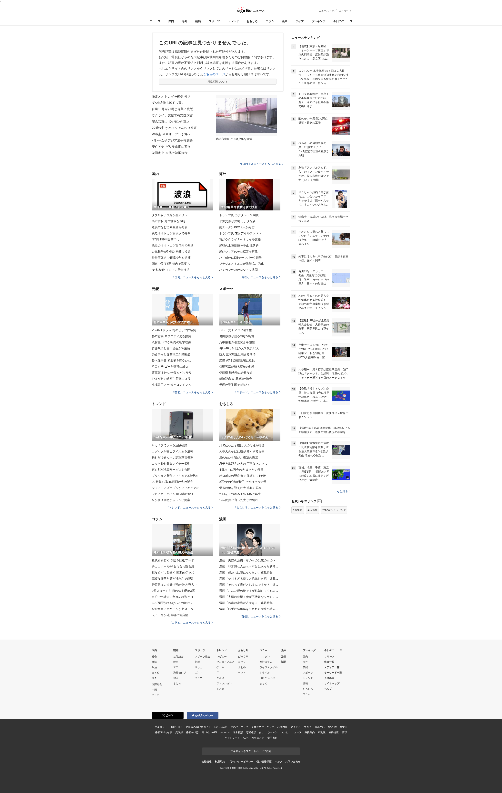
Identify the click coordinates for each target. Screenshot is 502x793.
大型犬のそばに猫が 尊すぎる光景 (242, 451)
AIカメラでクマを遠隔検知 (169, 445)
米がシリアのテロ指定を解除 (238, 251)
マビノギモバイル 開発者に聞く (173, 494)
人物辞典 (329, 678)
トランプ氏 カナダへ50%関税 (239, 215)
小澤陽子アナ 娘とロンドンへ (171, 385)
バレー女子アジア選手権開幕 (172, 140)
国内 (171, 21)
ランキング (318, 21)
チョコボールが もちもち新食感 (173, 566)
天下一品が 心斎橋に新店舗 (170, 615)
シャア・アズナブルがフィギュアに (175, 488)
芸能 (198, 21)
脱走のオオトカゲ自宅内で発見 (172, 245)
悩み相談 (238, 732)
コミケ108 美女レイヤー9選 (170, 463)
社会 (154, 656)
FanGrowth (220, 727)
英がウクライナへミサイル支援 (240, 239)
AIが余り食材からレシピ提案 (171, 500)
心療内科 (282, 727)
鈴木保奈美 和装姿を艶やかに (171, 360)
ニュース (154, 21)
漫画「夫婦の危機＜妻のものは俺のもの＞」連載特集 (249, 560)
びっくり (243, 656)
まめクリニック (239, 727)
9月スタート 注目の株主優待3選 (173, 591)
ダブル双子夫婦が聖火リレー (171, 215)
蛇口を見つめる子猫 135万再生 (240, 494)
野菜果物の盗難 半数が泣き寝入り (174, 584)
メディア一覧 (331, 667)
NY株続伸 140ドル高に (168, 103)
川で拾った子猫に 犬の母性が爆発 (242, 445)
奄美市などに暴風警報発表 (169, 227)
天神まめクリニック (262, 727)
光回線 (179, 732)
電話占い (320, 727)
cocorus (225, 732)
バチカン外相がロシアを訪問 (238, 270)
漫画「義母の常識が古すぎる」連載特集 (246, 603)
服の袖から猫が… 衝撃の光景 (238, 457)
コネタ (242, 661)
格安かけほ (192, 732)
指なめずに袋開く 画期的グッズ (173, 572)
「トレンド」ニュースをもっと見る (188, 507)
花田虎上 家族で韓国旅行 (169, 153)
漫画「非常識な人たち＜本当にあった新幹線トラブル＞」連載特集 (249, 566)
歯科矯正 (334, 732)
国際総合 (157, 684)
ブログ (307, 727)
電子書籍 (272, 737)
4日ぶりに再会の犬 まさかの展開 (241, 469)
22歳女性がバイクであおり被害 (174, 128)
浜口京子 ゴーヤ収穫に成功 (170, 366)
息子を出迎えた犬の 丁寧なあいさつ (243, 463)
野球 (197, 661)
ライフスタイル (268, 667)
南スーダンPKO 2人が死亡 (237, 227)
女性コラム (266, 661)
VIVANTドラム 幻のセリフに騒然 (174, 330)
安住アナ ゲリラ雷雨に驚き (171, 147)
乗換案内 (310, 732)
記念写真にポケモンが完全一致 (172, 609)
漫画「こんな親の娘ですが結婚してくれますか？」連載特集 (249, 591)
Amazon (298, 509)
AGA (245, 737)
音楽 (175, 667)
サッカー (200, 667)
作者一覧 (329, 661)
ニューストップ (327, 10)
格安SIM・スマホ (337, 727)
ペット (242, 672)
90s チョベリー (269, 678)
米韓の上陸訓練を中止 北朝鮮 (239, 245)
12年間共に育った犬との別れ (238, 500)
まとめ (155, 672)
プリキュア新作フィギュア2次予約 (175, 476)
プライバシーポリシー (240, 761)
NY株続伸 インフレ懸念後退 (170, 270)
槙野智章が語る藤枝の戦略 (237, 366)
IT (217, 672)
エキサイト (345, 10)
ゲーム (220, 667)
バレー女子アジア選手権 (235, 330)
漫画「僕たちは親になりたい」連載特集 (246, 572)
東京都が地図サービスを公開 (171, 469)
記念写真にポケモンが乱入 (171, 121)
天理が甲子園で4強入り (235, 385)
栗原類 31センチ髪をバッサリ (172, 372)
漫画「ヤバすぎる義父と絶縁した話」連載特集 (249, 578)
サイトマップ (331, 683)
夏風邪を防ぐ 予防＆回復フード (173, 560)
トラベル (265, 672)
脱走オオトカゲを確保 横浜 (171, 96)
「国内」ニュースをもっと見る (191, 277)
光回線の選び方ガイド (198, 727)
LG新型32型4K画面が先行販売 (172, 482)
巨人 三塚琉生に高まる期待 (237, 354)
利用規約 (220, 761)
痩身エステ (258, 737)
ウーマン (272, 732)
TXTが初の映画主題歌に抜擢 (171, 379)
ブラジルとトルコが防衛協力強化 (241, 264)
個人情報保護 (263, 761)
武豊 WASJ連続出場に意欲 (237, 360)
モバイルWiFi (209, 732)
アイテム (295, 727)
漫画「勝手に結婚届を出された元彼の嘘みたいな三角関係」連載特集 (249, 609)
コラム (270, 21)
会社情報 (207, 761)
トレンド (233, 21)
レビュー (221, 656)
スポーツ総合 (202, 656)
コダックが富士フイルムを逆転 (172, 451)
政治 (154, 667)
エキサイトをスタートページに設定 (251, 751)
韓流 (175, 678)
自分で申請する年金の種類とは (172, 597)
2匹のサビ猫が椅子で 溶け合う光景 (242, 482)
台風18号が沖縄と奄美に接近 (172, 109)
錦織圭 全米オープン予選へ (171, 134)
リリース (329, 656)
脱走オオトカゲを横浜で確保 (171, 233)
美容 (344, 732)
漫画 (284, 21)
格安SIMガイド (163, 732)
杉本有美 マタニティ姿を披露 (171, 336)
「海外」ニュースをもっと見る (258, 277)
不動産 (322, 732)
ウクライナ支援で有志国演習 (172, 115)
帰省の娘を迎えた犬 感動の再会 (240, 488)
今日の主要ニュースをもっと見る (260, 163)
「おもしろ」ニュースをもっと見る (256, 507)
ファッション (224, 683)
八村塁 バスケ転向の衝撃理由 (171, 342)
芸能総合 (178, 656)
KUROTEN (176, 727)
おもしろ (252, 21)
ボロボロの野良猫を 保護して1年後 (242, 476)
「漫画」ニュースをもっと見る (258, 616)
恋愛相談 (251, 732)
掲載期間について (217, 81)
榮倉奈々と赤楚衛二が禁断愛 (171, 354)
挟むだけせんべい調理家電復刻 (172, 457)
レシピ (284, 732)
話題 (283, 661)
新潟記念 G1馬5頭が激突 (235, 379)
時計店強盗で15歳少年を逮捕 (171, 257)
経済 (154, 661)
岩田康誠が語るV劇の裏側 (236, 336)
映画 (175, 661)
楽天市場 (312, 509)
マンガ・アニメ (225, 661)
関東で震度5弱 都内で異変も (171, 264)
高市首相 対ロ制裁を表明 (168, 221)
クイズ (300, 21)
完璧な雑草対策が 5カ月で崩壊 (172, 578)
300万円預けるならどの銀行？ (172, 603)
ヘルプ (328, 688)
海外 (184, 21)
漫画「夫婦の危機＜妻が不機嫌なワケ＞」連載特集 (249, 597)
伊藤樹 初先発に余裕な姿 (236, 372)
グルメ (220, 678)
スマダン (265, 656)
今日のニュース (343, 21)
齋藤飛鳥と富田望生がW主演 (171, 348)
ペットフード (232, 737)
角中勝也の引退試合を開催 (237, 342)
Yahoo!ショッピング (334, 509)
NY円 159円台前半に (165, 239)
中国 (154, 689)
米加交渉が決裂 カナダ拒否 (237, 221)
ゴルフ (199, 672)
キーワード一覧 (333, 672)
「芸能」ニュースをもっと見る (191, 392)
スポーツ (214, 21)
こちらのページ (214, 74)
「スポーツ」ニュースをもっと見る (256, 392)
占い (261, 732)
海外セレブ (179, 672)
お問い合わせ (292, 761)
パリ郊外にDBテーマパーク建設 (240, 257)
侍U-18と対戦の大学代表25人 (239, 348)
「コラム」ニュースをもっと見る (190, 622)
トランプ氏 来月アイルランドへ (240, 233)
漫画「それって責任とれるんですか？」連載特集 (249, 584)
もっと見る (341, 491)
